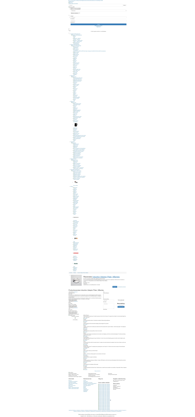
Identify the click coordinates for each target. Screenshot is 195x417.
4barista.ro (83, 410)
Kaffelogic (74, 268)
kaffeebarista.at (93, 411)
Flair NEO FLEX (94, 51)
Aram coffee (75, 195)
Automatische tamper (76, 104)
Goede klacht (85, 381)
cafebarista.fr (88, 411)
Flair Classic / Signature (87, 51)
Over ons (69, 0)
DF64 (74, 205)
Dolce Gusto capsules (76, 172)
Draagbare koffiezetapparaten (75, 33)
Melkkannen (75, 127)
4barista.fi (120, 410)
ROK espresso (75, 55)
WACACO (74, 260)
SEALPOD (75, 245)
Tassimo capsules (76, 179)
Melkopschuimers (73, 158)
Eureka (74, 87)
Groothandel (89, 0)
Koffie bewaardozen (76, 155)
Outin (74, 37)
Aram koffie (75, 72)
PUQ (74, 241)
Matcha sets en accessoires (77, 157)
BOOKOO (74, 199)
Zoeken (124, 5)
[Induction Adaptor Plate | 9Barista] (104, 384)
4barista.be (104, 410)
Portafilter (74, 130)
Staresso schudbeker (76, 166)
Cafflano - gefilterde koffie (77, 41)
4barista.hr (100, 410)
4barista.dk (108, 410)
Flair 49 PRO (78, 51)
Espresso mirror (76, 134)
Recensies (85, 0)
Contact (80, 0)
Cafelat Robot (75, 47)
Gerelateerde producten (122, 286)
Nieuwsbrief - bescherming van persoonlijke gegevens (88, 385)
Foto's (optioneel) (121, 300)
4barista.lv (124, 410)
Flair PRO (82, 51)
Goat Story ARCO (76, 98)
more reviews (75, 319)
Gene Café (75, 224)
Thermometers (75, 132)
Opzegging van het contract (87, 382)
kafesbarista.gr (98, 411)
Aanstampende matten (77, 117)
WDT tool (74, 115)
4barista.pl (87, 410)
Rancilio (74, 61)
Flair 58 (74, 51)
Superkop (74, 74)
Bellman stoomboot (76, 164)
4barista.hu (79, 410)
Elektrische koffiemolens (77, 81)
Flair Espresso (75, 222)
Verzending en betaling (75, 0)
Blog (82, 0)
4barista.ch (83, 411)
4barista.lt (75, 411)
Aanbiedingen (98, 0)
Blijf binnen (74, 13)
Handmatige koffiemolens (77, 78)
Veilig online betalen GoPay (73, 383)
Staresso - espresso (76, 39)
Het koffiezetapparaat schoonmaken (79, 136)
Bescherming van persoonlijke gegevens (89, 383)
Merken (72, 186)
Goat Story (75, 226)
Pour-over (75, 66)
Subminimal (75, 162)
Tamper (74, 106)
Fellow (74, 91)
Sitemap (84, 386)
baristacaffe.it (109, 411)
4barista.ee (79, 411)
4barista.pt (116, 410)
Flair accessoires (103, 51)
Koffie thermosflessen (76, 153)
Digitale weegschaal (76, 111)
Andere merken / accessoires (78, 168)
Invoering (70, 272)
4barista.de (76, 301)
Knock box (75, 119)
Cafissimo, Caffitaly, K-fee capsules (79, 177)
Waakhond (115, 286)
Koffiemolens (73, 75)
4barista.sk (75, 291)
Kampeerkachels (76, 43)
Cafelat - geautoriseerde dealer (74, 388)
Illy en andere (75, 185)
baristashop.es (114, 411)
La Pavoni (75, 57)
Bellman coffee (75, 53)
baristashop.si (119, 411)
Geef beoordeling (121, 306)
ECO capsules (75, 207)
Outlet (102, 0)
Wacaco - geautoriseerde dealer (74, 387)
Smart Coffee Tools (76, 70)
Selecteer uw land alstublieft (75, 9)
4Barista (74, 190)
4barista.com (95, 410)
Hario (74, 100)
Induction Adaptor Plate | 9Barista (82, 272)
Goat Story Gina (76, 63)
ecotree (74, 210)
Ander (74, 140)
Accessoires (72, 141)
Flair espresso (75, 50)
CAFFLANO (75, 203)
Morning (74, 68)
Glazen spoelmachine (76, 138)
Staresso (74, 247)
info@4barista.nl (71, 1)
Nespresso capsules (76, 175)
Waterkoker (75, 147)
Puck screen (75, 113)
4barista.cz (74, 410)
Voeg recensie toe (97, 370)
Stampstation (75, 121)
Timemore (75, 89)
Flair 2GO (98, 51)
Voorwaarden (71, 384)
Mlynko (74, 93)
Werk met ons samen (72, 385)
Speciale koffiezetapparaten (75, 44)
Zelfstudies (85, 391)
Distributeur (75, 108)
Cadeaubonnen (93, 0)
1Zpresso (74, 83)
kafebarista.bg (104, 411)
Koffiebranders (75, 145)
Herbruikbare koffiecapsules (75, 169)
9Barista (74, 59)
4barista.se (112, 410)
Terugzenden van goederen (73, 381)
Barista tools (73, 101)
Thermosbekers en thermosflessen (79, 149)
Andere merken (75, 85)
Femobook (75, 96)
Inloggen (98, 24)
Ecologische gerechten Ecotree (78, 151)
